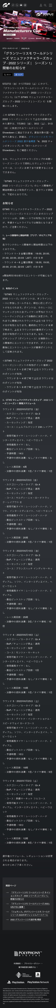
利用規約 (17, 963)
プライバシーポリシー (32, 963)
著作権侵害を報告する (27, 967)
